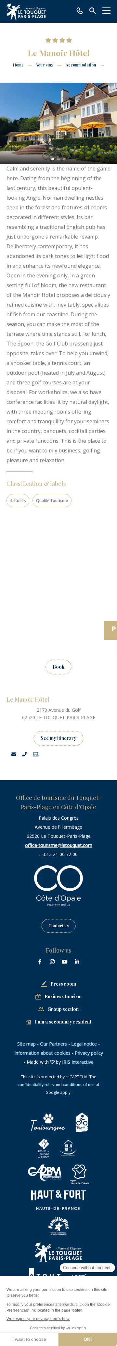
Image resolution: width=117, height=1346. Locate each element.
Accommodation (81, 64)
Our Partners (53, 1044)
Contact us (58, 925)
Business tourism (63, 996)
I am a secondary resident (63, 1022)
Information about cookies (42, 1053)
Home (18, 64)
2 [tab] (58, 159)
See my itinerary (58, 738)
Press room (63, 984)
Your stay (45, 64)
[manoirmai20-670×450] (58, 123)
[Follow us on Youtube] (65, 961)
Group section (63, 1009)
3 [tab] (64, 159)
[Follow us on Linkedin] (77, 961)
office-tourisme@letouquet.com (58, 845)
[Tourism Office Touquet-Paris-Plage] (26, 11)
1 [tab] (52, 159)
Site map (26, 1044)
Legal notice (84, 1044)
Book (58, 667)
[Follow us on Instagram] (52, 961)
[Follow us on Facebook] (40, 961)
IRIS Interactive (78, 1062)
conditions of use (79, 1084)
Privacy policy (89, 1053)
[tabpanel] (58, 123)
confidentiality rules (36, 1084)
